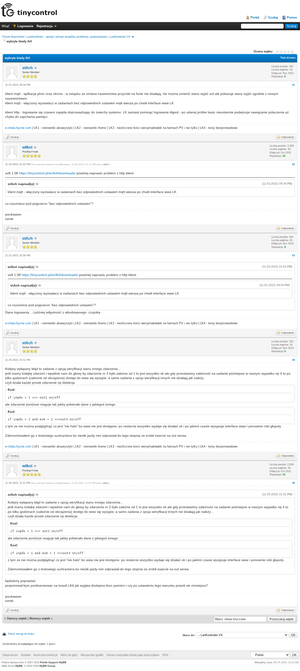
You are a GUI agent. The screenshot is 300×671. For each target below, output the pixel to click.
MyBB (18, 665)
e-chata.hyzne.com (18, 128)
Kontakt (25, 655)
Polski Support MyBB (53, 662)
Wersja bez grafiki (92, 655)
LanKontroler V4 (119, 36)
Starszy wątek (17, 618)
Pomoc (292, 17)
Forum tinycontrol (13, 36)
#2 (293, 164)
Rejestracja (44, 26)
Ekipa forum (10, 655)
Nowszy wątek (40, 618)
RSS (165, 655)
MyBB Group (47, 665)
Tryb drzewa (287, 57)
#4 (293, 359)
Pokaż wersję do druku (21, 633)
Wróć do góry (69, 655)
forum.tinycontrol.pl (46, 655)
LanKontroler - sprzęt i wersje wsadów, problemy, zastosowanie (67, 36)
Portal (255, 17)
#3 (293, 255)
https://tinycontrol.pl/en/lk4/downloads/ (47, 173)
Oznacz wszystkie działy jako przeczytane (132, 655)
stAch (27, 68)
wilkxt (27, 147)
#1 (293, 84)
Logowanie (25, 26)
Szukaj (273, 17)
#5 (293, 482)
